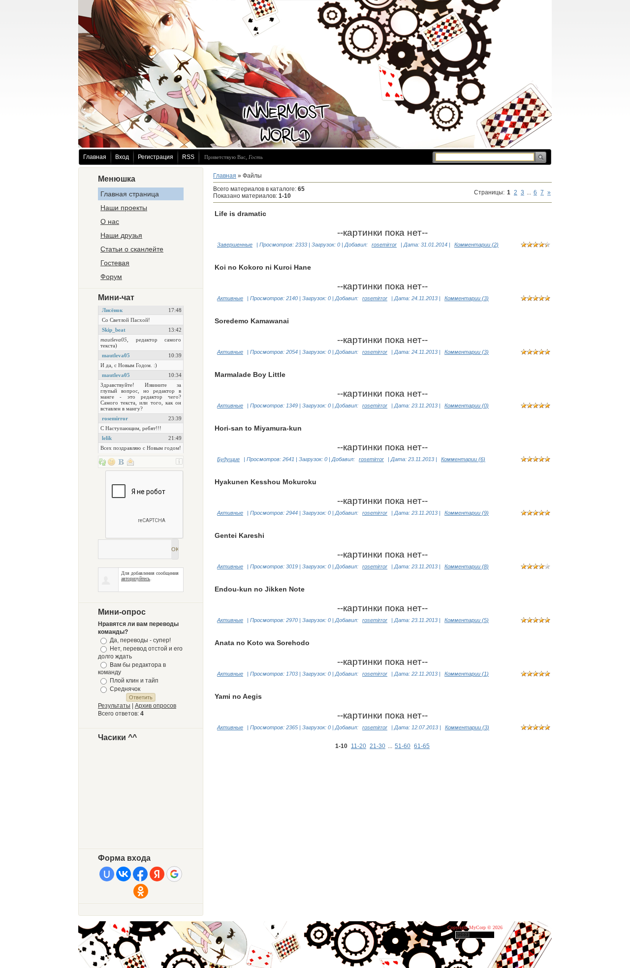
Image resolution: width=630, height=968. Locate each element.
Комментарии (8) (466, 566)
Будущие (228, 459)
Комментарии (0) (466, 405)
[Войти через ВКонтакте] (123, 874)
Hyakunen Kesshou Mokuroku (265, 482)
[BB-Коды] (121, 461)
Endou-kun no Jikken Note (260, 589)
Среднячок (125, 689)
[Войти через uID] (106, 874)
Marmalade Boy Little (250, 374)
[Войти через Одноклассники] (140, 891)
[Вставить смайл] (112, 461)
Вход (122, 157)
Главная (94, 157)
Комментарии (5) (466, 620)
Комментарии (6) (463, 459)
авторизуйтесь (135, 578)
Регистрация (155, 157)
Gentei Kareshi (239, 535)
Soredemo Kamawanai (252, 321)
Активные (230, 298)
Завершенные (234, 245)
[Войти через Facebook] (140, 874)
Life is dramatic (240, 214)
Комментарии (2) (476, 245)
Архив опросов (155, 705)
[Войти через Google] (174, 874)
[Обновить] (102, 461)
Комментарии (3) (466, 298)
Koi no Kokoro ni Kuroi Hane (263, 267)
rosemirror (384, 245)
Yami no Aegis (238, 696)
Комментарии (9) (466, 513)
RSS (188, 157)
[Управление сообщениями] (130, 461)
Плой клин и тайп (134, 680)
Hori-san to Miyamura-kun (258, 428)
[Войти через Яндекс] (157, 874)
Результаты (114, 705)
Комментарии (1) (466, 674)
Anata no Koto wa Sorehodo (262, 643)
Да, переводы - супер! (140, 640)
